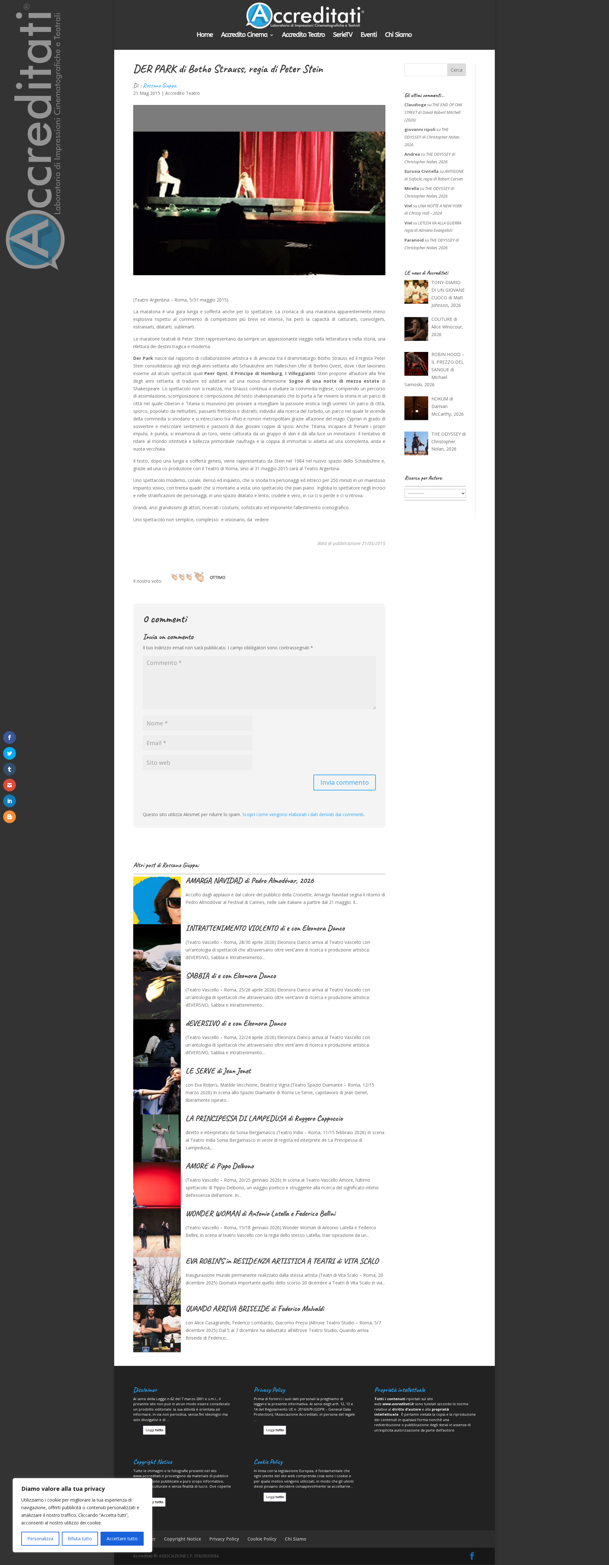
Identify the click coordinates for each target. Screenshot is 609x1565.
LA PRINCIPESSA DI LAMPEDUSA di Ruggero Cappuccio (264, 1118)
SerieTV (342, 35)
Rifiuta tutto (80, 1539)
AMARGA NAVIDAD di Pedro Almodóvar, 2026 (250, 880)
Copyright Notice (182, 1539)
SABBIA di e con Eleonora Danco (231, 976)
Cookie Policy (262, 1539)
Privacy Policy (224, 1539)
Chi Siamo (398, 35)
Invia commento (344, 782)
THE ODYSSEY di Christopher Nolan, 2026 (432, 137)
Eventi (369, 35)
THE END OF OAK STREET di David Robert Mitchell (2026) (433, 112)
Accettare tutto (122, 1539)
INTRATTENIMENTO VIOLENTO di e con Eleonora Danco (265, 928)
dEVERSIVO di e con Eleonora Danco (236, 1023)
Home (205, 35)
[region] (82, 1515)
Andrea (412, 154)
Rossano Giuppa (159, 85)
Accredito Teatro (303, 35)
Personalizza (40, 1539)
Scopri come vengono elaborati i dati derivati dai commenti (302, 814)
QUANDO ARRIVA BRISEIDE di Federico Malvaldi (255, 1308)
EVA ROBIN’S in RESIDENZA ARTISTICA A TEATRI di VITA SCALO (282, 1261)
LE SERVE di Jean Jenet (218, 1071)
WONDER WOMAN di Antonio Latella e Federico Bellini (260, 1213)
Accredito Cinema (244, 35)
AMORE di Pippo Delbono (219, 1166)
